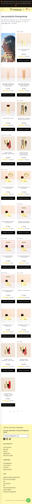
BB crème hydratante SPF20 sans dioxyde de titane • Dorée (24, 85)
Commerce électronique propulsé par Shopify (19, 500)
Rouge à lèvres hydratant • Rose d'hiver (8, 360)
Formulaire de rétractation (9, 487)
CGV (4, 485)
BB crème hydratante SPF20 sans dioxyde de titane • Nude (8, 85)
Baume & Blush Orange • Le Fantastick (8, 222)
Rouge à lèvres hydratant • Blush (23, 360)
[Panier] (29, 9)
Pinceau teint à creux (8, 118)
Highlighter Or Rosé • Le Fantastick (24, 325)
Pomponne (9, 500)
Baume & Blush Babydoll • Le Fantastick (24, 256)
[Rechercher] (23, 9)
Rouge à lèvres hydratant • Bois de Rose (8, 153)
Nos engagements (7, 463)
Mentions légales (7, 489)
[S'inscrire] (27, 436)
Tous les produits (7, 447)
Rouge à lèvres (6, 453)
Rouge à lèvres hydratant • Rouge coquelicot (8, 395)
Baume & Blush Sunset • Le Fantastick (8, 291)
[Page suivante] (21, 411)
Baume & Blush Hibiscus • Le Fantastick (8, 188)
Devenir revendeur (7, 469)
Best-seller (5, 449)
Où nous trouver (7, 465)
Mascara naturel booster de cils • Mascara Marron (24, 153)
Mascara (5, 451)
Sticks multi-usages (8, 455)
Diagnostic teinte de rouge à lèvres (11, 477)
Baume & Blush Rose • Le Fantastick (24, 188)
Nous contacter (6, 483)
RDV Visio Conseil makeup (9, 479)
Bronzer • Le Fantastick (24, 290)
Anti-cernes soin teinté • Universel (24, 50)
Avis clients (6, 467)
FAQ (4, 481)
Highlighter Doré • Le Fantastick (8, 325)
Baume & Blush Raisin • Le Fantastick (8, 256)
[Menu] (2, 9)
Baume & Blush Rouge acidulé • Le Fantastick (24, 222)
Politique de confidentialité (9, 491)
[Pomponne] (16, 9)
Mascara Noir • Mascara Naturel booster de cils (24, 119)
